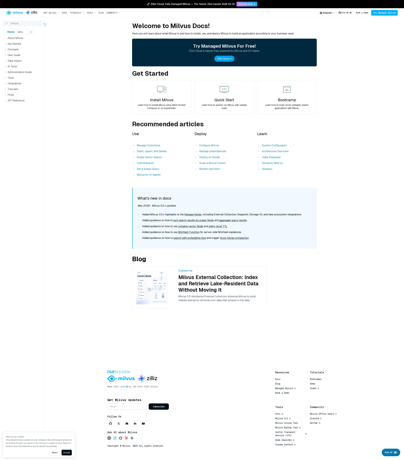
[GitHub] (110, 423)
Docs (64, 12)
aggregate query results (233, 220)
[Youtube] (143, 423)
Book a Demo (362, 13)
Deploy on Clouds (209, 157)
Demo (312, 383)
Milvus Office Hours (322, 413)
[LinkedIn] (135, 423)
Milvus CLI (281, 418)
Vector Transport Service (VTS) (285, 434)
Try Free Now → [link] (246, 4)
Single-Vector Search (149, 157)
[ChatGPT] (109, 438)
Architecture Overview (275, 151)
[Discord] (127, 423)
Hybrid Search (145, 163)
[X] (119, 423)
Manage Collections (148, 145)
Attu (277, 413)
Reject (55, 452)
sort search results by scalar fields (193, 220)
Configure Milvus (209, 145)
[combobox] (327, 12)
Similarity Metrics (272, 163)
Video (313, 388)
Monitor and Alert (209, 169)
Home (11, 32)
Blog (101, 12)
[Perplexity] (115, 438)
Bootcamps (315, 379)
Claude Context (284, 444)
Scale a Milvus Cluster (212, 163)
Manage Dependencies (212, 151)
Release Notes (193, 214)
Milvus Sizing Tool (286, 423)
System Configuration (274, 145)
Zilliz (154, 386)
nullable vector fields (190, 226)
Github (314, 423)
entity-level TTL (218, 226)
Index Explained (271, 157)
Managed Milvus (284, 388)
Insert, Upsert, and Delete (151, 151)
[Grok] (120, 438)
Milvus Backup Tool (286, 427)
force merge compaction (234, 238)
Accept (66, 452)
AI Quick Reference (286, 397)
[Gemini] (132, 438)
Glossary (267, 169)
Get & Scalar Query (148, 169)
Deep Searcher (283, 440)
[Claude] (126, 438)
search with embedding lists (189, 238)
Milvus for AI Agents (148, 174)
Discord (314, 418)
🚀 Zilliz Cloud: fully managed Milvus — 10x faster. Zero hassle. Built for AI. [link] (191, 4)
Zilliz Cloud (223, 58)
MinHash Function (188, 232)
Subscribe (158, 406)
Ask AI (388, 452)
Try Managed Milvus (384, 12)
